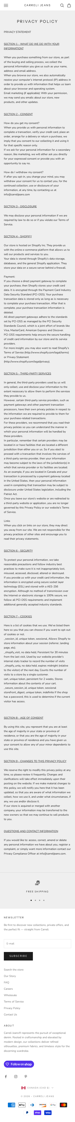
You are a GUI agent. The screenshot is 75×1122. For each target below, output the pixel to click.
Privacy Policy (12, 1008)
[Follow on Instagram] (16, 1076)
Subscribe (18, 956)
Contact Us (10, 1014)
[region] (37, 887)
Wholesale (10, 995)
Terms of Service (14, 1001)
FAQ (6, 982)
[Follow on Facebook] (6, 1076)
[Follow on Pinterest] (26, 1076)
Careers (8, 989)
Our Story (10, 976)
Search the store (13, 970)
